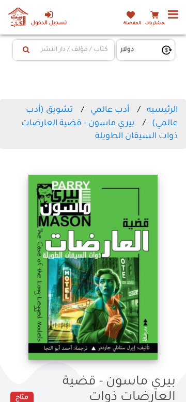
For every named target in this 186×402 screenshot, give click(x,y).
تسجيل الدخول (49, 23)
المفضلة (132, 23)
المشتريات (156, 23)
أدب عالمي (109, 110)
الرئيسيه (162, 110)
